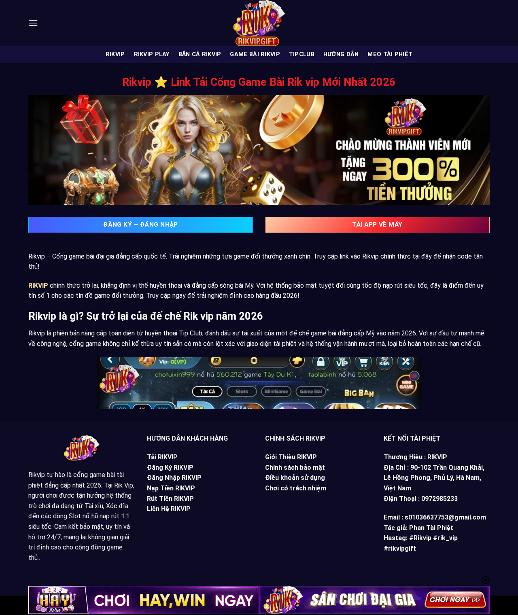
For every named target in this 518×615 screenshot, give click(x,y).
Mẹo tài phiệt (389, 54)
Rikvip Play (152, 54)
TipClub (301, 54)
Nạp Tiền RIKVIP (171, 488)
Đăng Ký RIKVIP (170, 467)
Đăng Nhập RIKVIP (174, 477)
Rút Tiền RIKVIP (170, 499)
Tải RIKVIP (162, 457)
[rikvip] (259, 23)
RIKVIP (115, 54)
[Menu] (33, 23)
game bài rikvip (255, 54)
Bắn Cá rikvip (199, 54)
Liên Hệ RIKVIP (169, 509)
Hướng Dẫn (341, 54)
